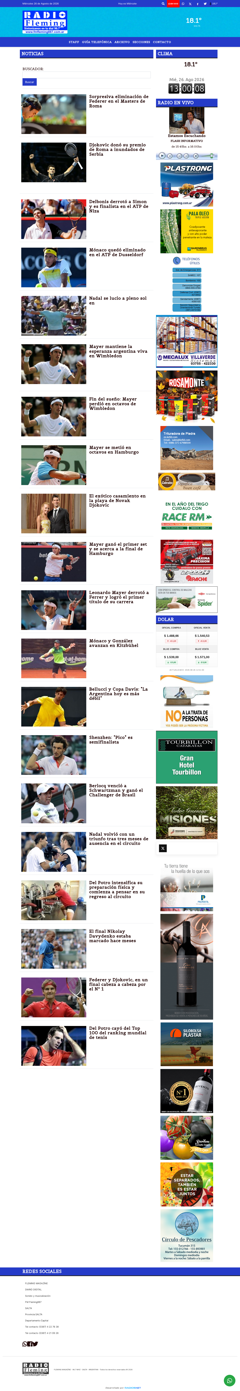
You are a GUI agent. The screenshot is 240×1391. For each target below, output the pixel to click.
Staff (74, 42)
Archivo (122, 42)
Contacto (162, 42)
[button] (163, 3)
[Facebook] (198, 3)
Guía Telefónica (97, 42)
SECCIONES (141, 42)
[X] (190, 3)
